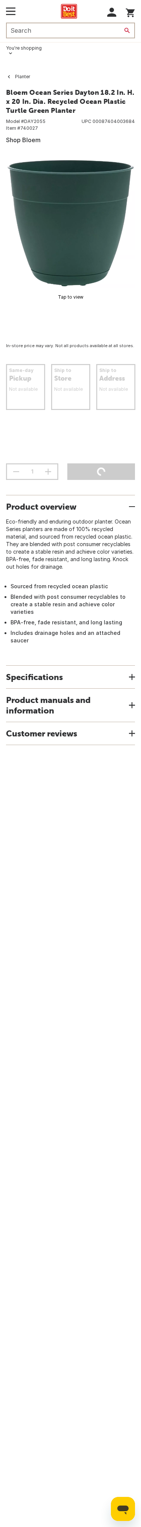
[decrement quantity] (16, 471)
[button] (112, 12)
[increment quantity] (48, 471)
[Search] (127, 30)
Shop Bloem (23, 140)
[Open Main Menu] (10, 11)
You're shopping (24, 48)
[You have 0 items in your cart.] (130, 11)
